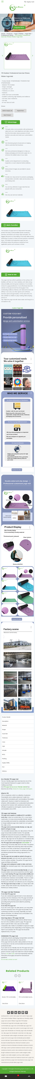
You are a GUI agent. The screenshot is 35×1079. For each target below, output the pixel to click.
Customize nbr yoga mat (8, 1028)
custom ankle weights (21, 1053)
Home (3, 34)
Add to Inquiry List (7, 111)
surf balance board (19, 1057)
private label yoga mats (16, 1062)
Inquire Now (20, 111)
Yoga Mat (28, 34)
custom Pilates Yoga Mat (14, 1021)
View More (5, 1003)
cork (7, 954)
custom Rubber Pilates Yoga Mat (13, 1018)
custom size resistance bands (19, 1050)
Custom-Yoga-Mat (17, 308)
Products (9, 34)
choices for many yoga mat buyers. (22, 789)
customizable (25, 843)
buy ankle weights (24, 1055)
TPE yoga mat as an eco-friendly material (15, 787)
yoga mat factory (6, 1060)
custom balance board (7, 1057)
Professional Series (7, 35)
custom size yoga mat (15, 1016)
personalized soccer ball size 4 (19, 1040)
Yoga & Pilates (18, 34)
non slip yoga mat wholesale (9, 1033)
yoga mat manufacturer (18, 1060)
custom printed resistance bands (16, 1048)
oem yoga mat (29, 1057)
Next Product (7, 115)
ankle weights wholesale (17, 1035)
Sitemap (23, 1071)
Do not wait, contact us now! (9, 959)
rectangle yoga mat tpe (20, 1023)
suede (13, 954)
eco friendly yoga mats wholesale (23, 1031)
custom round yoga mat (22, 1028)
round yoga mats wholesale (15, 1038)
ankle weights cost (14, 1055)
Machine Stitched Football (18, 1043)
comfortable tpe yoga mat (8, 1026)
